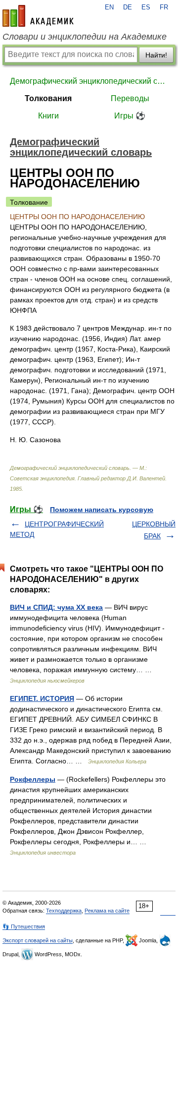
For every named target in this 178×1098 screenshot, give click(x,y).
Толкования (48, 98)
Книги (48, 116)
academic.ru (38, 16)
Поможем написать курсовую (101, 510)
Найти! (156, 55)
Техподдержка (64, 911)
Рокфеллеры (32, 779)
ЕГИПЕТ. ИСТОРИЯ (42, 698)
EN (109, 7)
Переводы (130, 98)
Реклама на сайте (107, 911)
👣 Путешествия (23, 926)
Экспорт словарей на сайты (37, 940)
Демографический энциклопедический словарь (89, 81)
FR (164, 7)
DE (127, 7)
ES (145, 7)
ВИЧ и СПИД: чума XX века (56, 607)
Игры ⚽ (129, 116)
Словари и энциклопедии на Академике (84, 37)
